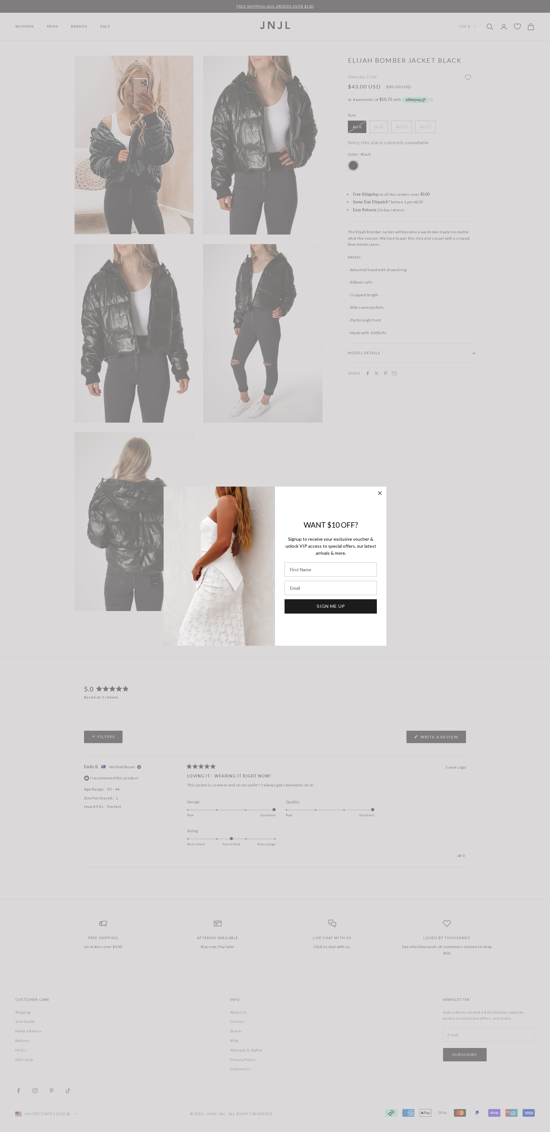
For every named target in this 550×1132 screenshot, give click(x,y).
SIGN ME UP (331, 606)
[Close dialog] (380, 493)
